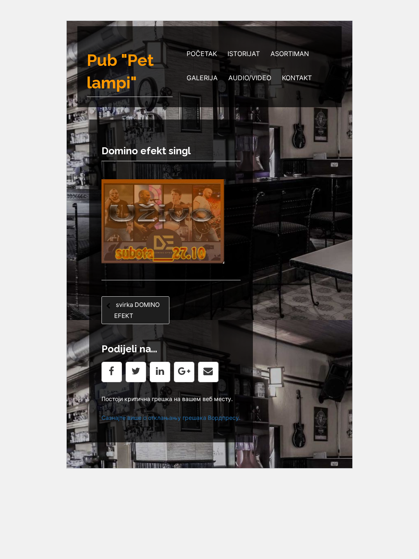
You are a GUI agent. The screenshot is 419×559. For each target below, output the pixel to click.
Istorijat (244, 54)
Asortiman (289, 54)
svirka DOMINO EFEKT (137, 310)
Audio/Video (249, 78)
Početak (202, 54)
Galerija (202, 78)
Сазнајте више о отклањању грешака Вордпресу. (171, 417)
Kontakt (297, 78)
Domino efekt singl (146, 151)
